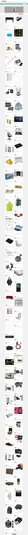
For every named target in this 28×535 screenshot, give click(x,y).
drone (8, 370)
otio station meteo (18, 379)
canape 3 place (18, 404)
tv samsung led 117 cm (19, 27)
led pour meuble (9, 384)
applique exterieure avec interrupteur (11, 86)
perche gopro (9, 334)
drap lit (8, 261)
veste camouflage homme (10, 533)
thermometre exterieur (19, 71)
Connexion (24, 1)
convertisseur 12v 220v (19, 530)
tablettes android (18, 126)
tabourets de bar (18, 311)
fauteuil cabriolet (18, 181)
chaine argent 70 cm (10, 71)
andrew (17, 41)
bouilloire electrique (10, 465)
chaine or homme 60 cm (19, 267)
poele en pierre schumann (10, 395)
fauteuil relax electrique (19, 252)
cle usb (17, 462)
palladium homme (9, 453)
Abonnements (15, 14)
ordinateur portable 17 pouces (11, 518)
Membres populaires (15, 1)
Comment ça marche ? (9, 1)
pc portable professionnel (19, 140)
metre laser (18, 489)
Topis (6, 14)
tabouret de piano (9, 29)
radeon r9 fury (9, 101)
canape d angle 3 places (10, 305)
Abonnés (12, 14)
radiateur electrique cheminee (11, 235)
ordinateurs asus (18, 447)
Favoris (9, 14)
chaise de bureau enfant (10, 145)
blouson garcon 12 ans (19, 115)
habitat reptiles (18, 196)
